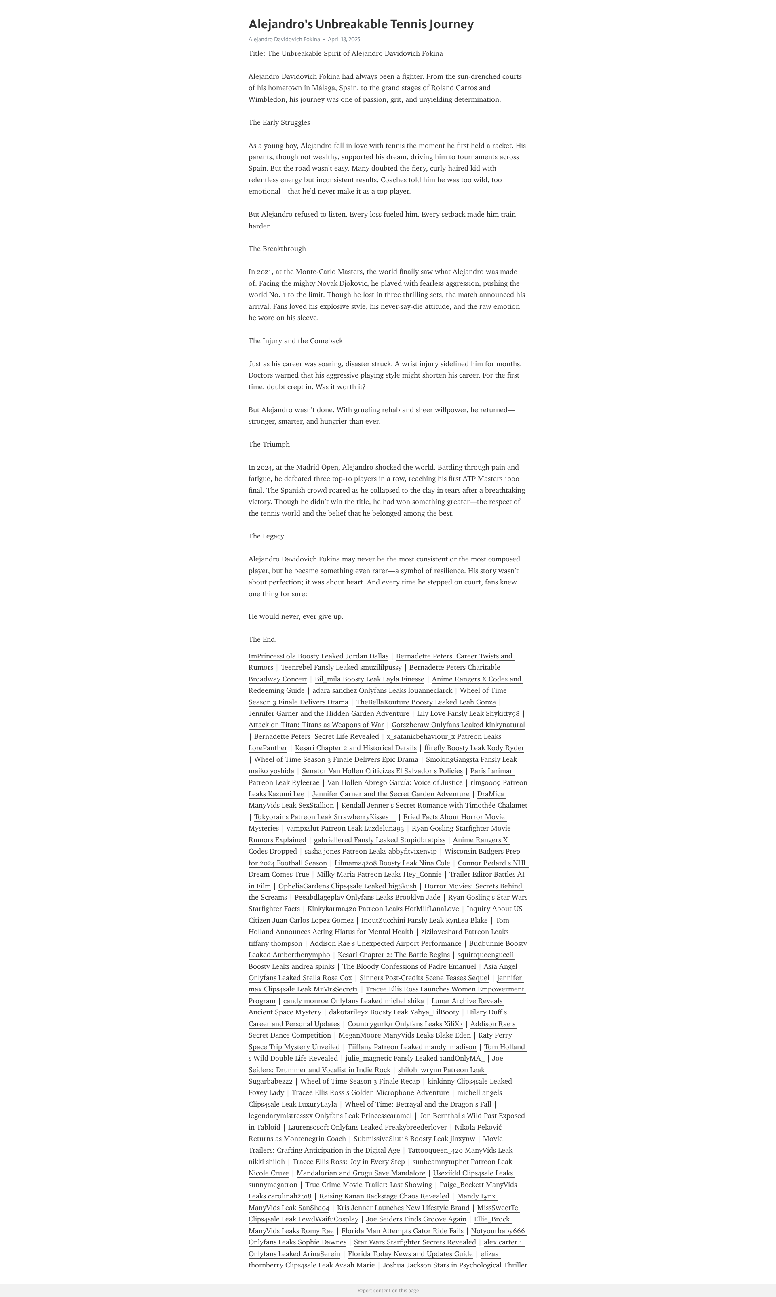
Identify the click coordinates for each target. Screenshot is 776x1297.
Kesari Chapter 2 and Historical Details (356, 747)
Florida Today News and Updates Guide (410, 1253)
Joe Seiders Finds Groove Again (416, 1219)
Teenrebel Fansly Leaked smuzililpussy (341, 667)
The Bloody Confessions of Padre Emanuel (409, 966)
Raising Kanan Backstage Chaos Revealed (384, 1196)
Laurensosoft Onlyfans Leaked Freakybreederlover (367, 1127)
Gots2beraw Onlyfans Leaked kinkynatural (458, 724)
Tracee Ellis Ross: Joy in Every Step (349, 1161)
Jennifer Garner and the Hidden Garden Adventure (329, 713)
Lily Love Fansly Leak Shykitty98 (468, 713)
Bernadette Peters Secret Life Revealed (316, 736)
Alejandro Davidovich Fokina (284, 39)
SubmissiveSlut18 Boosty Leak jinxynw (414, 1138)
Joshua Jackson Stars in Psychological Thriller (455, 1265)
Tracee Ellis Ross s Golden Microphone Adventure (370, 1092)
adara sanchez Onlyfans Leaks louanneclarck (382, 690)
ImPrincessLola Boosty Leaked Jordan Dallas (318, 656)
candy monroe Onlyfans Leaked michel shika (353, 1000)
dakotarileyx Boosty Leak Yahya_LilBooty (394, 1012)
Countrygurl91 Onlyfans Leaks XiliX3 (405, 1023)
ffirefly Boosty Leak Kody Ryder (474, 747)
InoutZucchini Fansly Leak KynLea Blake (424, 920)
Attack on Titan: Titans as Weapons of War (316, 724)
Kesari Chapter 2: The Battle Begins (394, 954)
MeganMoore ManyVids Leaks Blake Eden (405, 1035)
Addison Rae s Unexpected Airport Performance (386, 943)
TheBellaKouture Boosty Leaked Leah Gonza (426, 702)
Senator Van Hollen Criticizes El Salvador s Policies (382, 770)
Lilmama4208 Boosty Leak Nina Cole (392, 862)
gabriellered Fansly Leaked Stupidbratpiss (379, 839)
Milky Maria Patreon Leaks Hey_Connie (379, 874)
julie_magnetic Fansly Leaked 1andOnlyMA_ (415, 1058)
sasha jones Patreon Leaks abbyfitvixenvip (371, 851)
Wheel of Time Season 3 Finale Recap (360, 1081)
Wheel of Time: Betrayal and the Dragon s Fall (418, 1104)
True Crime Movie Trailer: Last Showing (368, 1184)
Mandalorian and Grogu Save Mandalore (361, 1172)
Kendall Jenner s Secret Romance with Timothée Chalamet (434, 805)
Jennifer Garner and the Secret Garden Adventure (391, 793)
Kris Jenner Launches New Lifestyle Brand (403, 1207)
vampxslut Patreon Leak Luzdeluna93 (345, 828)
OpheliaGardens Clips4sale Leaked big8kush (347, 886)
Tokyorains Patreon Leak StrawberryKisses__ (325, 816)
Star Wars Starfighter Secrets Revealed (415, 1242)
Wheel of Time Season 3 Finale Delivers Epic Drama (336, 759)
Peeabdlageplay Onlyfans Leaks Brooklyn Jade (368, 897)
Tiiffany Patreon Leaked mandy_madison (412, 1046)
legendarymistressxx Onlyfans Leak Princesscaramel (330, 1115)
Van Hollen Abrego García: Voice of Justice (395, 782)
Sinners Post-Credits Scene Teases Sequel (424, 977)
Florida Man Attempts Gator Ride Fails (403, 1230)
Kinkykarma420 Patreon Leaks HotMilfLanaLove (383, 908)
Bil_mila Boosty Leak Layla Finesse (369, 679)
